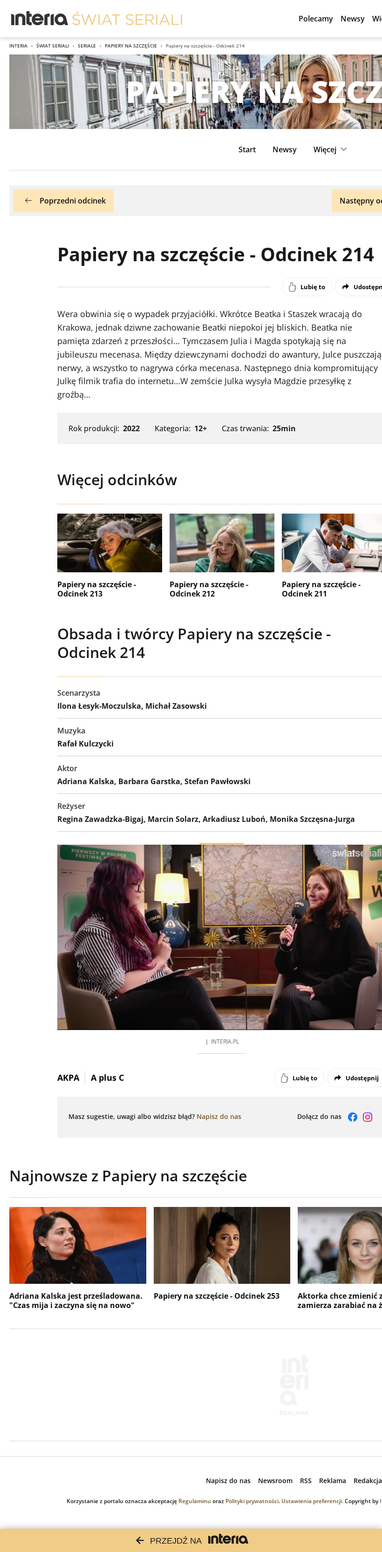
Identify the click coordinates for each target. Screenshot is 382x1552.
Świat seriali (52, 45)
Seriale (87, 45)
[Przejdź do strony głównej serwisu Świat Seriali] (127, 18)
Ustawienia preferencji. (312, 1501)
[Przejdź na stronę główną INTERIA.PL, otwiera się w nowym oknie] (39, 18)
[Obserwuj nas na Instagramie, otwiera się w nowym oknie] (367, 1117)
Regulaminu (194, 1501)
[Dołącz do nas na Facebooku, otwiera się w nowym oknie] (352, 1117)
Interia (18, 45)
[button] (331, 149)
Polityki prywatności (252, 1501)
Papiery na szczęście (131, 45)
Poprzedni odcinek (73, 201)
